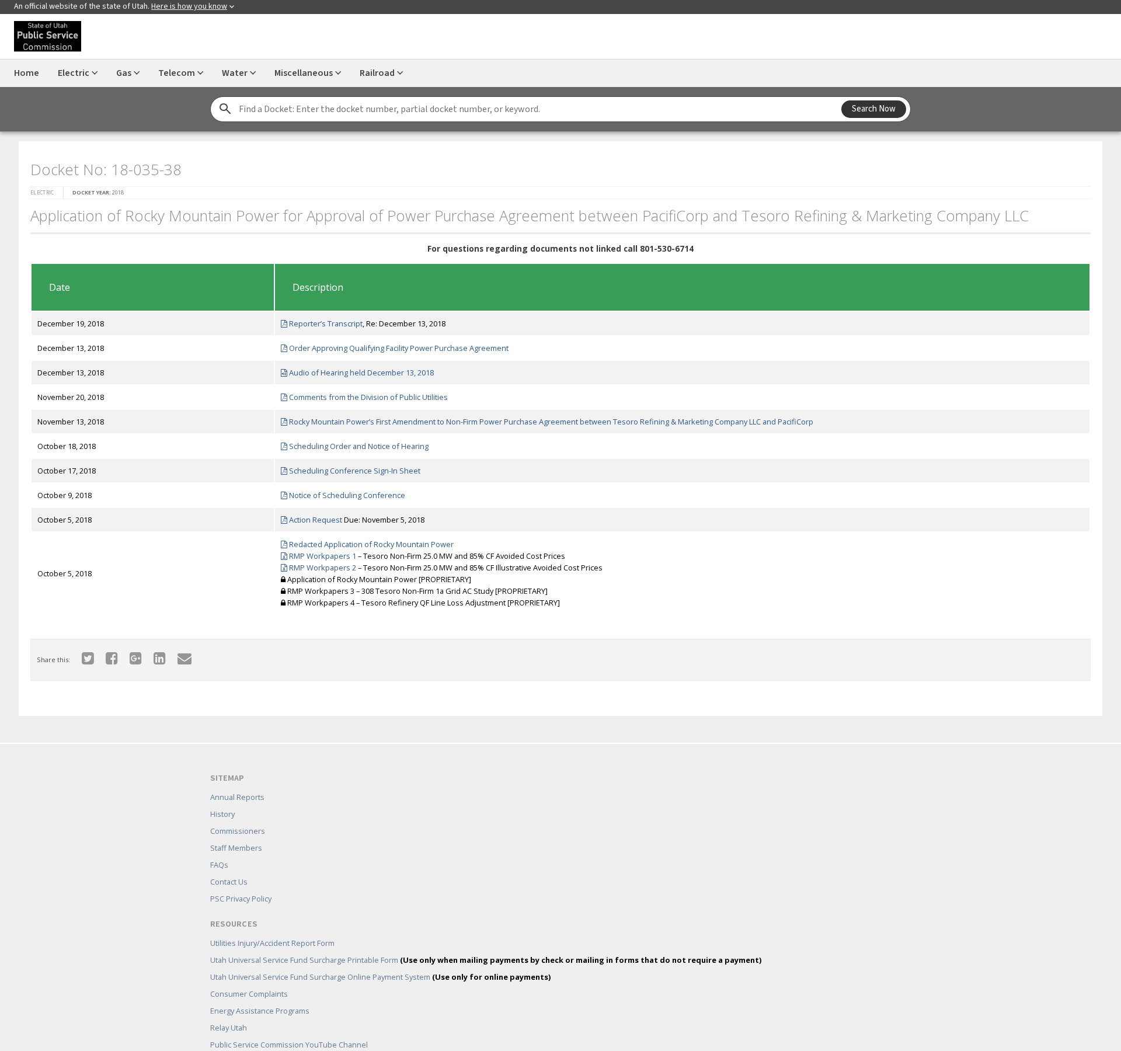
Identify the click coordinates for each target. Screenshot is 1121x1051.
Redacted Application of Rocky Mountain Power (367, 540)
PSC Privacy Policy (240, 881)
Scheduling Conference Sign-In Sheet (350, 467)
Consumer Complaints (249, 977)
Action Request (311, 516)
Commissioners (237, 814)
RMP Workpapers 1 (318, 552)
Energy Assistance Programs (259, 994)
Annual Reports (237, 780)
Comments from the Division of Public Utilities (364, 393)
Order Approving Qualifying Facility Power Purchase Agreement (394, 344)
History (222, 797)
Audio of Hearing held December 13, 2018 (357, 369)
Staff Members (236, 831)
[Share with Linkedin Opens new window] (153, 654)
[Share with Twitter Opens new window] (81, 654)
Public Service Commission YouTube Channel (289, 1027)
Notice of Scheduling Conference (343, 491)
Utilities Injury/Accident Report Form (272, 926)
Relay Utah (228, 1010)
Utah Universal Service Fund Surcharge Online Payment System (380, 960)
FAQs (219, 848)
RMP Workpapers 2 (318, 564)
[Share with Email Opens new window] (177, 654)
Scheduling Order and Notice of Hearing (354, 442)
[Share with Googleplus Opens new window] (129, 654)
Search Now (874, 109)
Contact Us (229, 864)
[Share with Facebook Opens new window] (105, 654)
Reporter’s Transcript (321, 320)
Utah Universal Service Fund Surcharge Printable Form (485, 943)
